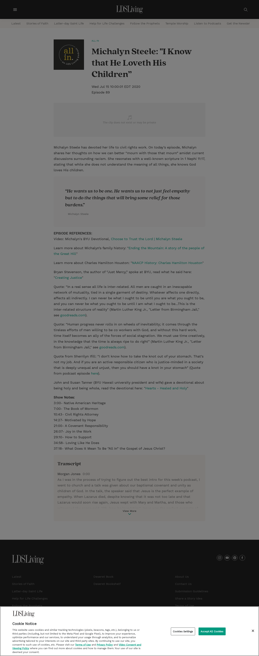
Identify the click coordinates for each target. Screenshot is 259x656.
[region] (129, 631)
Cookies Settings (183, 631)
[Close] (253, 631)
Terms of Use (83, 644)
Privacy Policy (105, 644)
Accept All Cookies (212, 631)
